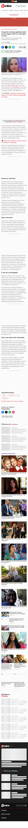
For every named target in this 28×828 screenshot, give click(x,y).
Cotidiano (14, 15)
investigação (11, 395)
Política (25, 10)
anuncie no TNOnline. (17, 121)
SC (18, 395)
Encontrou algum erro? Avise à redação (12, 401)
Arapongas (11, 10)
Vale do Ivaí (16, 10)
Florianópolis (16, 87)
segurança (5, 398)
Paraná (21, 10)
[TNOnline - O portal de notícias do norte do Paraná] (6, 6)
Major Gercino (11, 85)
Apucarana (5, 10)
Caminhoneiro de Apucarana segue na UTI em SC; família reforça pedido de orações (13, 95)
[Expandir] (26, 817)
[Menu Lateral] (2, 10)
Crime (4, 395)
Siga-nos (21, 47)
